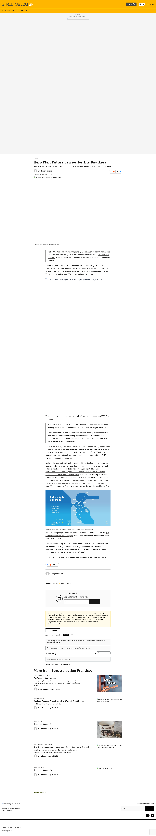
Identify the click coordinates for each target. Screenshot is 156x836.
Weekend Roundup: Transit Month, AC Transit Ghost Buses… (59, 701)
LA (22, 11)
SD (26, 11)
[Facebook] (148, 815)
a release (49, 419)
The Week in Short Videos (45, 678)
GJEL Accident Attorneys (62, 252)
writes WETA (74, 552)
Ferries (36, 158)
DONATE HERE (6, 11)
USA (18, 11)
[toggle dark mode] (142, 4)
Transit (69, 583)
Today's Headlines (39, 721)
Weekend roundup (39, 698)
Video (51, 675)
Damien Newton (43, 689)
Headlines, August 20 (43, 770)
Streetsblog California (42, 675)
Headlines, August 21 (43, 724)
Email (66, 602)
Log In (130, 4)
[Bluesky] (152, 815)
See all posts (39, 792)
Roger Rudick (46, 171)
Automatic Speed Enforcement (43, 744)
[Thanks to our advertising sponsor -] (78, 85)
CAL (13, 11)
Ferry (63, 583)
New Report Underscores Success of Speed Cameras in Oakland (61, 747)
